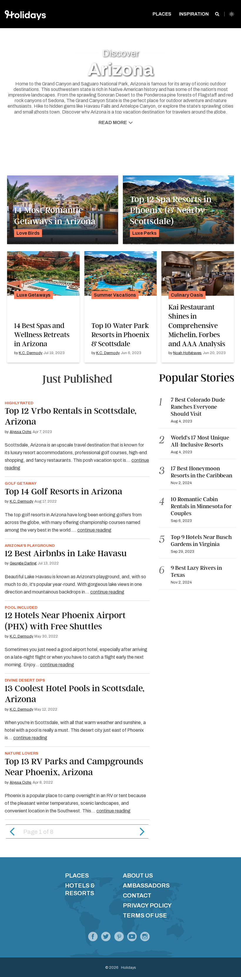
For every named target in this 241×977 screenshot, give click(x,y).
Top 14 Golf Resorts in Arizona (63, 491)
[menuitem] (162, 14)
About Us (138, 875)
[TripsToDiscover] (93, 938)
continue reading (94, 530)
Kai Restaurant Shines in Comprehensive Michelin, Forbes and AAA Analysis (196, 325)
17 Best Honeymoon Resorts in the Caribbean (202, 472)
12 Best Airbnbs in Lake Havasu (66, 553)
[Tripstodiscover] (119, 938)
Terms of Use (145, 915)
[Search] (217, 14)
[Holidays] (132, 938)
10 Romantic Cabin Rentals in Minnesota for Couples (201, 506)
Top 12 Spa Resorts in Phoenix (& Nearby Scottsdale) (171, 210)
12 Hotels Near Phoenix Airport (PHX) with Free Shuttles (65, 621)
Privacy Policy (147, 905)
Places (77, 875)
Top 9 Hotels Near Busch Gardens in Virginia (201, 540)
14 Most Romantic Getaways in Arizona (55, 215)
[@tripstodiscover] (106, 938)
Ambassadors (146, 885)
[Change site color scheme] (231, 14)
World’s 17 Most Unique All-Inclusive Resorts (200, 441)
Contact (137, 895)
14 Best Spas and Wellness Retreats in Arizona (41, 335)
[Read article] (43, 273)
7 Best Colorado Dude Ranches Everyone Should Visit (198, 406)
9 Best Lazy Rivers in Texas (196, 571)
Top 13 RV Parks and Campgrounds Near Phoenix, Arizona (74, 767)
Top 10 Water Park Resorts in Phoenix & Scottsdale (120, 335)
